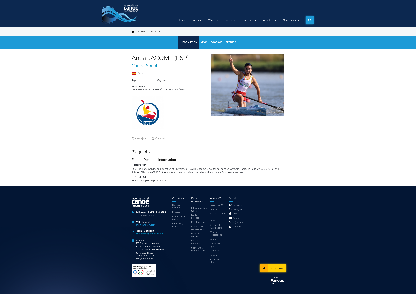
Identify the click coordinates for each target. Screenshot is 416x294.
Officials (214, 239)
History (213, 209)
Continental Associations (216, 226)
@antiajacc (141, 138)
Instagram (237, 209)
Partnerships (216, 251)
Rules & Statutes (176, 206)
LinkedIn (237, 227)
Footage (216, 42)
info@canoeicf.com (145, 225)
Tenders (214, 255)
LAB (272, 284)
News (195, 20)
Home (182, 20)
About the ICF (217, 205)
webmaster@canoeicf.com (149, 233)
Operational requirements (197, 228)
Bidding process (195, 216)
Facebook (238, 205)
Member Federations (216, 233)
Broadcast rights (215, 245)
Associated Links (215, 260)
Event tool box (198, 222)
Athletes (142, 31)
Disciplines (248, 20)
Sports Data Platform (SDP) (198, 249)
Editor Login (276, 268)
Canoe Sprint (144, 66)
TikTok (236, 213)
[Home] (121, 13)
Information (188, 42)
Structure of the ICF (218, 215)
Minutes (176, 212)
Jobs (212, 221)
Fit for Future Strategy (178, 217)
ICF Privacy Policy (177, 224)
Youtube (237, 218)
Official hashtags (195, 242)
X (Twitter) (238, 222)
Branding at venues (197, 235)
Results (231, 42)
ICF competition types (199, 209)
